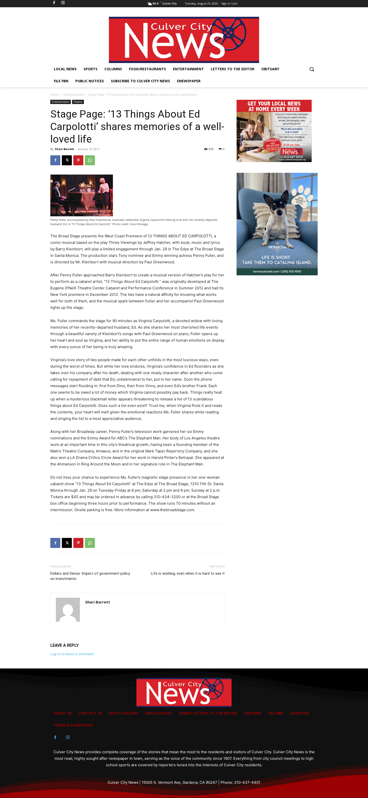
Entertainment (74, 95)
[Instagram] (68, 737)
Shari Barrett (64, 149)
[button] (312, 69)
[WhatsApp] (90, 160)
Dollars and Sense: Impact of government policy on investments (90, 576)
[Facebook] (55, 160)
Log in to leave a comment (72, 654)
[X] (67, 160)
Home (54, 95)
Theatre (78, 102)
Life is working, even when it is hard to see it (188, 573)
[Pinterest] (78, 160)
